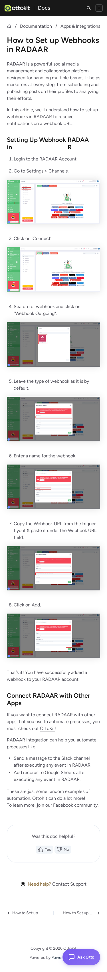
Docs (44, 8)
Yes (48, 849)
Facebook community (75, 805)
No (66, 849)
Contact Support (69, 884)
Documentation (36, 26)
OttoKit (47, 728)
